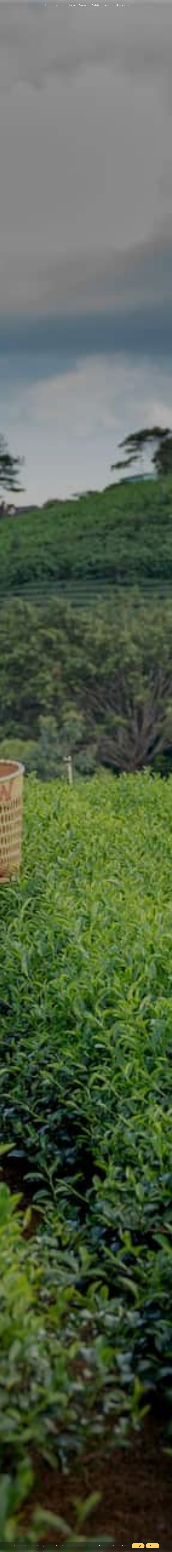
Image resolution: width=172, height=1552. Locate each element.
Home (46, 5)
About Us (59, 5)
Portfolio (95, 5)
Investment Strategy (77, 5)
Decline (153, 1546)
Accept (138, 1546)
